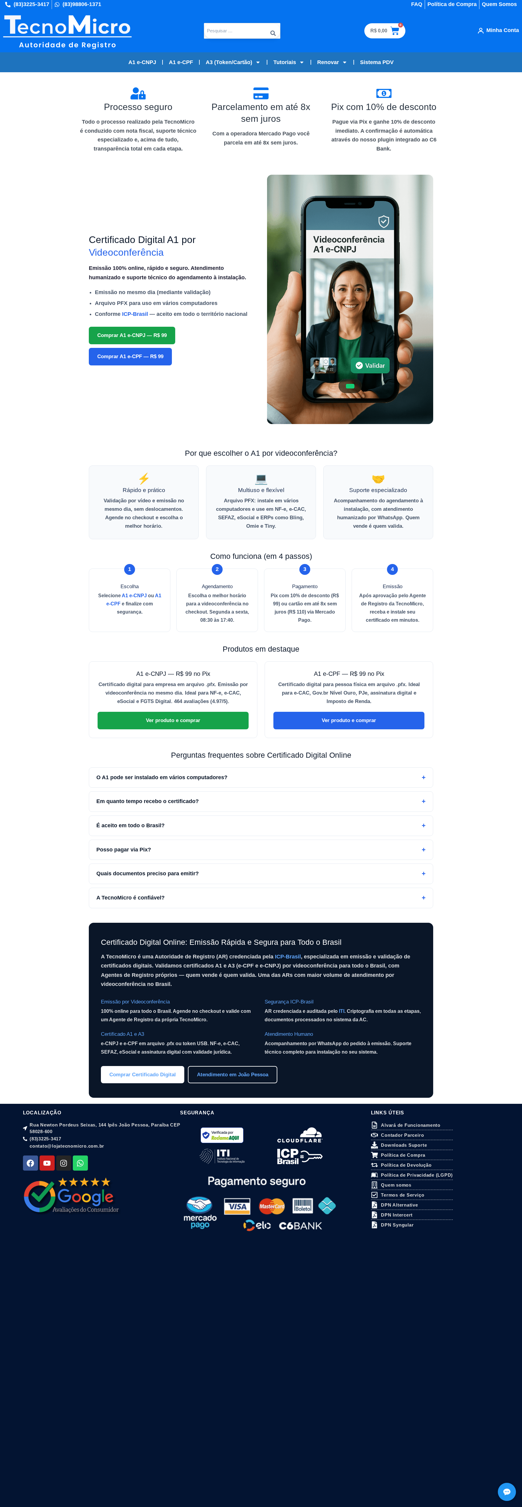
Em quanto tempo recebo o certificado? (147, 801)
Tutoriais (284, 62)
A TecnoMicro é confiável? (130, 898)
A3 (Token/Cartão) (229, 62)
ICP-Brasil (288, 957)
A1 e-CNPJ (142, 62)
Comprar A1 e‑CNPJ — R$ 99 (132, 335)
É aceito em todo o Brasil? (130, 825)
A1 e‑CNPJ (134, 595)
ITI (341, 1011)
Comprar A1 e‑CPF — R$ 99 (130, 356)
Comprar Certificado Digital (142, 1075)
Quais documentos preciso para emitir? (147, 873)
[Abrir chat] (507, 1492)
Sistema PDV (377, 62)
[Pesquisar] (273, 30)
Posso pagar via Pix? (123, 850)
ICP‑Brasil (135, 314)
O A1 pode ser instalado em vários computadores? (161, 777)
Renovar (328, 62)
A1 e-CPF (181, 62)
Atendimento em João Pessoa (232, 1075)
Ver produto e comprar (173, 720)
